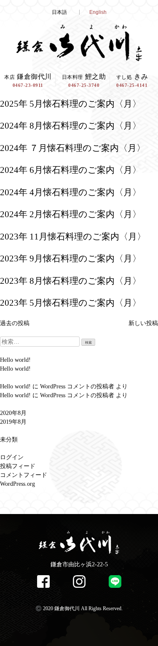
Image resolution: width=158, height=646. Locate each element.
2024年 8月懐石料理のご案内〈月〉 (70, 126)
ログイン (12, 457)
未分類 (9, 439)
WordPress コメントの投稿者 (77, 386)
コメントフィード (23, 475)
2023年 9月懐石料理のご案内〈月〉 (70, 258)
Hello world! (15, 360)
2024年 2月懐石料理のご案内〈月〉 (70, 214)
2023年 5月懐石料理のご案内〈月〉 (70, 303)
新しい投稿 (143, 323)
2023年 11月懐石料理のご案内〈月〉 (73, 236)
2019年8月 (13, 422)
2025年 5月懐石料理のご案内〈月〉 (70, 104)
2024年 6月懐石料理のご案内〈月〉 (70, 170)
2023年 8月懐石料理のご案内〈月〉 (70, 281)
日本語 (59, 12)
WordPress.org (17, 484)
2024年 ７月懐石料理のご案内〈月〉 (72, 148)
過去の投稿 (14, 323)
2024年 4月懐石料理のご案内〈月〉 (70, 192)
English (98, 12)
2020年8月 (13, 413)
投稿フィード (17, 466)
